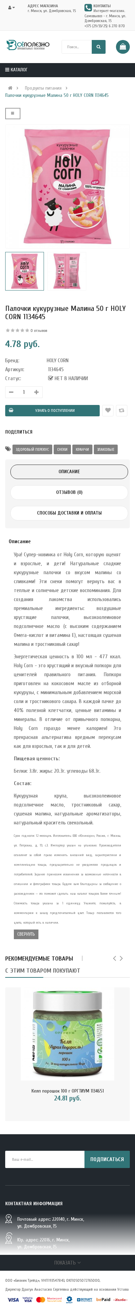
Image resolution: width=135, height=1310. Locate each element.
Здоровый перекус (32, 449)
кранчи (82, 449)
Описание (69, 472)
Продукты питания (43, 88)
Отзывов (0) (69, 492)
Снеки (62, 449)
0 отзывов (38, 330)
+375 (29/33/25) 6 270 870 (104, 25)
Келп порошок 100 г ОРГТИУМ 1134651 (68, 1091)
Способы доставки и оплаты (69, 513)
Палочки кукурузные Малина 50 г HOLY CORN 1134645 (57, 95)
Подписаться (107, 1159)
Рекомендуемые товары (39, 958)
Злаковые (105, 449)
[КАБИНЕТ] (13, 7)
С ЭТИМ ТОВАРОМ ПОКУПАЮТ (42, 970)
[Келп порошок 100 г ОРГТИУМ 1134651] (67, 1033)
